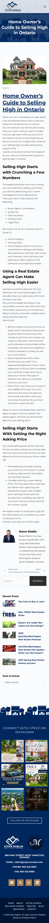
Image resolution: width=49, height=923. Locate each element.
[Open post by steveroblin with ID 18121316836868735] (36, 751)
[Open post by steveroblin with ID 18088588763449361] (12, 799)
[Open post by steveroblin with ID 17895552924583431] (12, 775)
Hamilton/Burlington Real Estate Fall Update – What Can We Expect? (32, 649)
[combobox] (15, 581)
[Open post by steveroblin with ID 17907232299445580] (36, 799)
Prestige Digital (29, 918)
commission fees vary (29, 410)
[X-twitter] (20, 882)
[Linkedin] (37, 882)
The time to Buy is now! (31, 601)
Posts (6, 88)
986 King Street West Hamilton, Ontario (24, 856)
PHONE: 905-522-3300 (24, 867)
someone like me (18, 317)
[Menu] (45, 6)
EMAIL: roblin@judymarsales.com (24, 862)
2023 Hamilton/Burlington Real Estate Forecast (29, 636)
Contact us (8, 522)
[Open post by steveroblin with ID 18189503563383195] (36, 775)
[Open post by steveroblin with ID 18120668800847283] (12, 751)
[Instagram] (28, 882)
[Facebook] (11, 882)
